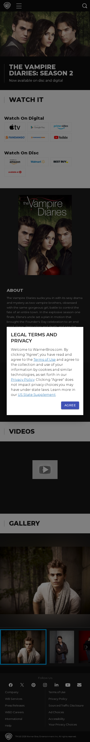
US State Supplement (37, 395)
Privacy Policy (22, 380)
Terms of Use (44, 360)
